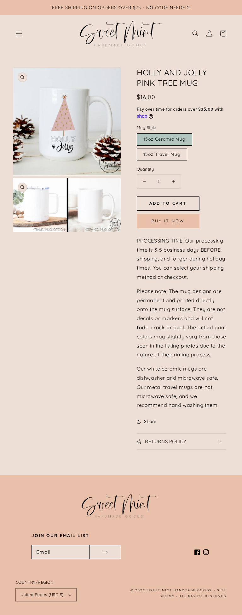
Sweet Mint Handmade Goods (179, 590)
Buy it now (168, 220)
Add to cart (168, 203)
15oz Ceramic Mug (164, 139)
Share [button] (150, 421)
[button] (19, 33)
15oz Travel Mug (162, 154)
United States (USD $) (42, 594)
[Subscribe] (105, 552)
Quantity (145, 169)
